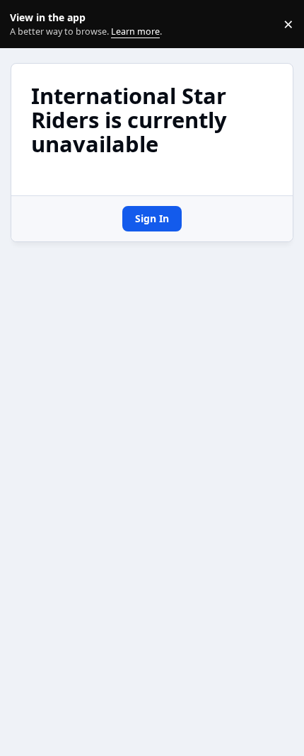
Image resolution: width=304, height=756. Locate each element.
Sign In (152, 218)
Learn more (27, 24)
